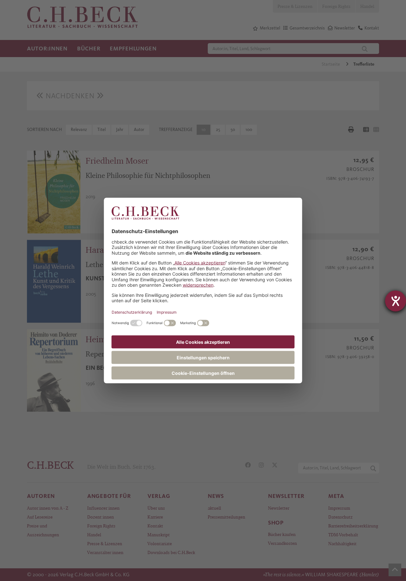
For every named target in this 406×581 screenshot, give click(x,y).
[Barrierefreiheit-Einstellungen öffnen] (395, 300)
